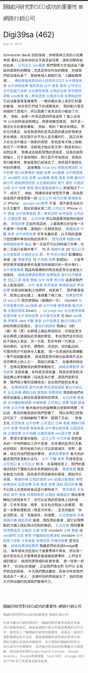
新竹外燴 (36, 387)
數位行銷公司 (71, 321)
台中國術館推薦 (20, 402)
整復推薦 (37, 428)
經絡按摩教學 (69, 367)
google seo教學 (35, 203)
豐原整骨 (69, 489)
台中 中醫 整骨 (53, 459)
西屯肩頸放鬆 (54, 387)
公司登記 (74, 85)
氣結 (28, 244)
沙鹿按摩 (14, 218)
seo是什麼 (63, 433)
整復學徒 (25, 259)
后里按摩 (25, 484)
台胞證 (50, 494)
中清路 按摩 (46, 259)
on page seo (53, 310)
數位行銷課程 (45, 326)
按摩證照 (43, 540)
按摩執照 (53, 275)
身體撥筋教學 (13, 244)
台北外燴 (38, 218)
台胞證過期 (45, 433)
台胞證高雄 (16, 310)
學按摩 (24, 428)
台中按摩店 (51, 321)
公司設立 (25, 65)
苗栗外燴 (10, 315)
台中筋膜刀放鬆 (15, 91)
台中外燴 (50, 305)
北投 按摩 (28, 177)
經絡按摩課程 (68, 167)
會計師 (59, 280)
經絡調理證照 (25, 183)
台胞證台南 (58, 91)
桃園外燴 (74, 239)
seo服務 (39, 65)
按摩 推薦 (69, 402)
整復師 (42, 392)
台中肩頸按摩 (18, 85)
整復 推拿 (58, 177)
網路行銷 (29, 392)
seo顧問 (14, 177)
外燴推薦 (39, 402)
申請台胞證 (58, 254)
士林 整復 (62, 423)
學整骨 (13, 321)
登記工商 (14, 280)
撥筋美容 (36, 85)
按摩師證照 (73, 96)
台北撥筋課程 (46, 183)
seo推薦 (17, 96)
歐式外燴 (60, 198)
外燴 (80, 515)
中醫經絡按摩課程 (46, 535)
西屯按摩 (59, 239)
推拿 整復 (29, 280)
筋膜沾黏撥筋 (64, 479)
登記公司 (78, 249)
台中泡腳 (29, 433)
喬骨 (63, 85)
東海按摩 (18, 223)
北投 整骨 (24, 535)
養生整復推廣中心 (48, 188)
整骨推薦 (64, 305)
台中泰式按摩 (50, 315)
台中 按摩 (45, 280)
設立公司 (45, 198)
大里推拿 (28, 540)
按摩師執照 (35, 494)
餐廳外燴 (21, 479)
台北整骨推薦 (38, 91)
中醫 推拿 (34, 321)
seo (50, 479)
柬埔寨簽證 (67, 285)
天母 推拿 (40, 484)
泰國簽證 (72, 229)
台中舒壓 (33, 423)
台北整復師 (11, 254)
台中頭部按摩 (26, 234)
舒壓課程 (55, 392)
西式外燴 (71, 484)
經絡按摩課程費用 (31, 275)
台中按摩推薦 (26, 213)
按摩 (70, 177)
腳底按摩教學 (59, 454)
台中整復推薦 (13, 269)
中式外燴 (63, 438)
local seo (49, 167)
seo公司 (14, 300)
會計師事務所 (25, 172)
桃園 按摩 (43, 172)
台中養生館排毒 (57, 428)
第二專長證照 (35, 96)
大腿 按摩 (40, 530)
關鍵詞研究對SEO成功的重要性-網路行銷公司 (41, 12)
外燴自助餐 (59, 540)
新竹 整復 (18, 494)
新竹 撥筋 (65, 183)
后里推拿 (18, 423)
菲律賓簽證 (11, 530)
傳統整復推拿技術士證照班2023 (39, 80)
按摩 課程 (55, 484)
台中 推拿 (51, 85)
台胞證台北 (29, 254)
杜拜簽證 (65, 213)
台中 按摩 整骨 (22, 188)
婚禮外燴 (58, 249)
